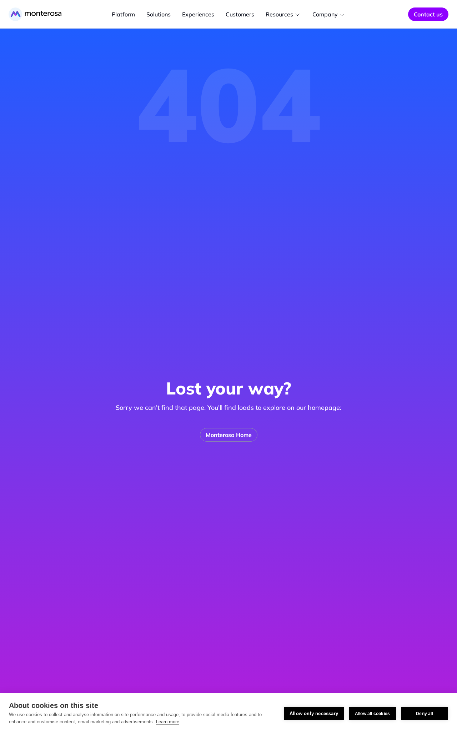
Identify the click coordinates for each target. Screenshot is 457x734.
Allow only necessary (314, 713)
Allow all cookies (372, 713)
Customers (240, 14)
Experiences (198, 14)
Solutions (158, 14)
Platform (123, 14)
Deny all (424, 713)
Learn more (167, 721)
